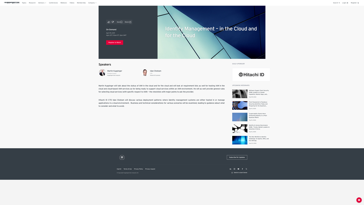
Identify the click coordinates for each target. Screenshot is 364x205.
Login (344, 3)
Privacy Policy (138, 169)
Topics (24, 3)
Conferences (53, 3)
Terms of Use (128, 169)
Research (32, 3)
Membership (81, 3)
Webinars (63, 3)
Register (354, 3)
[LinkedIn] (230, 169)
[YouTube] (238, 169)
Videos (72, 3)
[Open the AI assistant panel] (359, 200)
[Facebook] (242, 169)
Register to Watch (114, 42)
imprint (119, 169)
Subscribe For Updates (237, 157)
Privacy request (150, 169)
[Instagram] (234, 169)
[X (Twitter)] (246, 169)
